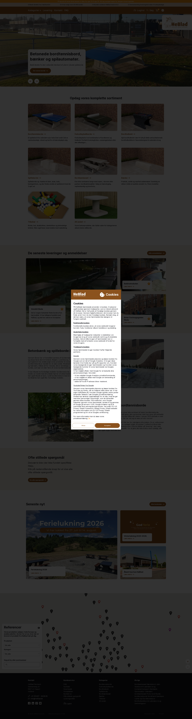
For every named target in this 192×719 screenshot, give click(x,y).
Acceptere (107, 425)
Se (89, 418)
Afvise (83, 425)
